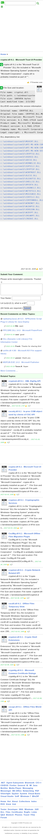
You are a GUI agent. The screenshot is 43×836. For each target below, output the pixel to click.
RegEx (27, 812)
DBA (21, 809)
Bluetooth (30, 783)
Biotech (10, 815)
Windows (29, 809)
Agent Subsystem (15, 783)
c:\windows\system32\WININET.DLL (20, 203)
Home (3, 54)
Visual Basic (34, 794)
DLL (3, 812)
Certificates (17, 812)
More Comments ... (9, 371)
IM (30, 785)
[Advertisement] (21, 30)
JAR (37, 809)
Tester (4, 809)
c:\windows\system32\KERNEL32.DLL (21, 163)
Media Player (15, 788)
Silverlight (6, 794)
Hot (9, 801)
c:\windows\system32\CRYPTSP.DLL (20, 169)
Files (8, 812)
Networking (28, 791)
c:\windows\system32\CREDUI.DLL (19, 219)
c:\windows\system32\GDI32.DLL (19, 160)
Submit (27, 308)
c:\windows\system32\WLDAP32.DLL (20, 206)
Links (34, 812)
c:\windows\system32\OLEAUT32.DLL (21, 179)
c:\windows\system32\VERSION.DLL (20, 209)
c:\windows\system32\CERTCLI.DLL (20, 197)
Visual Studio (7, 796)
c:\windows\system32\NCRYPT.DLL (19, 212)
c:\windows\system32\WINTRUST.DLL (21, 172)
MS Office (17, 791)
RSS (3, 804)
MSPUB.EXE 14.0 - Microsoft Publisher (21, 362)
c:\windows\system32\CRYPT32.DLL (20, 154)
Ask (14, 804)
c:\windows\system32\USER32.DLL (19, 157)
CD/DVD (4, 785)
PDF (37, 791)
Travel (26, 815)
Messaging (28, 788)
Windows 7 (25, 796)
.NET (3, 783)
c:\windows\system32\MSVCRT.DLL (19, 141)
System (23, 794)
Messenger (6, 791)
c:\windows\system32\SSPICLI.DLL (20, 166)
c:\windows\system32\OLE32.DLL (19, 175)
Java (35, 785)
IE (27, 785)
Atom (8, 804)
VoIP (17, 796)
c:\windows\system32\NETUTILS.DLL (21, 191)
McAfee (4, 788)
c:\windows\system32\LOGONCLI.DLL (21, 188)
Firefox (13, 785)
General (21, 785)
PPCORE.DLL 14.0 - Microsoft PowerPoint (22, 330)
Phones (18, 815)
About (15, 801)
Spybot (15, 794)
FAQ (33, 815)
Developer (13, 809)
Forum (4, 818)
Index (34, 801)
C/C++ (39, 783)
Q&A (3, 815)
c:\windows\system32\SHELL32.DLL (20, 182)
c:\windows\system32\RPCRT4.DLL (19, 185)
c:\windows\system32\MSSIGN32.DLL (21, 194)
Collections (24, 801)
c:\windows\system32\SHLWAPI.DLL (20, 216)
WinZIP (35, 796)
